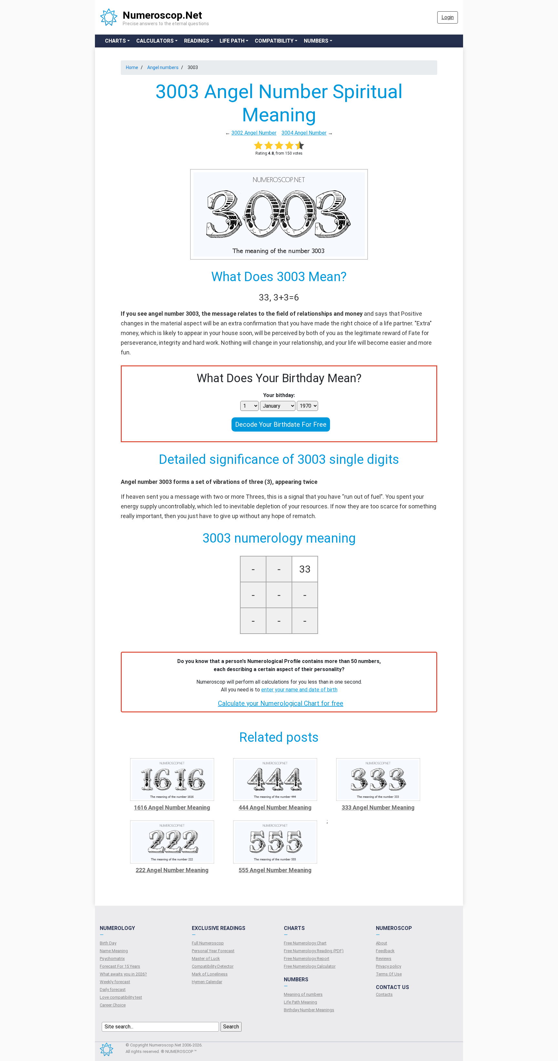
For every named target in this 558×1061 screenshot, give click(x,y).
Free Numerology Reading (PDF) (314, 950)
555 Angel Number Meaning (275, 870)
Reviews (383, 958)
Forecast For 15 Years (120, 966)
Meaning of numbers (303, 994)
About (381, 943)
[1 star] (258, 145)
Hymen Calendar (207, 981)
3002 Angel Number (254, 133)
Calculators (155, 41)
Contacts (384, 994)
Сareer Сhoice (113, 1005)
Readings (196, 41)
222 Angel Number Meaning (172, 870)
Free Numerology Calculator (310, 966)
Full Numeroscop (208, 943)
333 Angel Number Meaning (378, 807)
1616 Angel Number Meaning (172, 807)
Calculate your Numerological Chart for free (280, 703)
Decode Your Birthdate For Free (280, 424)
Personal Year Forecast (213, 950)
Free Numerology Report (306, 958)
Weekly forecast (115, 981)
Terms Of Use (389, 974)
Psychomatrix (112, 958)
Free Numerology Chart (305, 943)
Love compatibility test (121, 997)
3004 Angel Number (304, 133)
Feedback (385, 950)
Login (447, 17)
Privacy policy (388, 966)
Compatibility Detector (212, 966)
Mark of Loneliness (210, 974)
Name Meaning (114, 950)
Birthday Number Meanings (309, 1009)
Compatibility (274, 41)
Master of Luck (206, 958)
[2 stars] (269, 145)
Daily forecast (113, 989)
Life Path (232, 41)
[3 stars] (279, 145)
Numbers (316, 41)
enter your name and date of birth (299, 690)
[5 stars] (299, 145)
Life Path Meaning (300, 1002)
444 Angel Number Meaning (275, 807)
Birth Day (108, 943)
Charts (115, 41)
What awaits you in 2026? (123, 974)
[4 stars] (289, 145)
